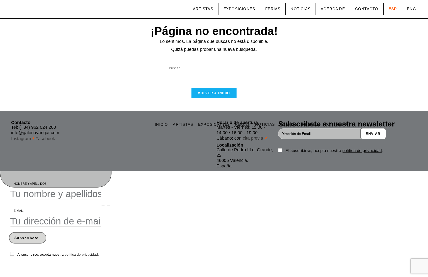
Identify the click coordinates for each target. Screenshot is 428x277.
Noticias (301, 9)
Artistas (203, 9)
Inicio (161, 124)
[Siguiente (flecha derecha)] (108, 205)
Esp (393, 9)
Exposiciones (239, 9)
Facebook (45, 138)
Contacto (366, 9)
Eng (411, 9)
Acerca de (333, 9)
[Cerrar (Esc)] (118, 194)
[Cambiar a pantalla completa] (108, 194)
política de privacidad (362, 150)
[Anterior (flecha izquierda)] (103, 205)
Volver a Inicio (214, 93)
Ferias (272, 9)
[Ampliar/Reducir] (103, 194)
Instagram (21, 138)
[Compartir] (113, 194)
